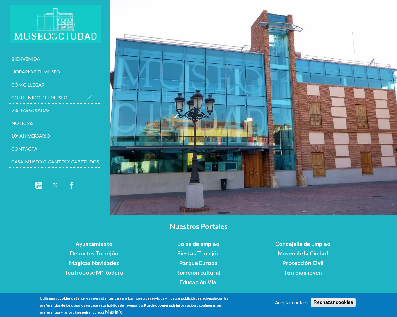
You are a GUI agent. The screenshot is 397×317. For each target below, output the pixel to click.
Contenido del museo (39, 97)
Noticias (22, 123)
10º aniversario (30, 135)
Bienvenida (25, 59)
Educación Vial (199, 282)
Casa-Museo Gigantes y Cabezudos (55, 161)
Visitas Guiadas (30, 110)
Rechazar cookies (333, 302)
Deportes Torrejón (94, 253)
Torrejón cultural (198, 272)
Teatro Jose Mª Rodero (94, 272)
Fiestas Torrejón (198, 253)
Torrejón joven (303, 272)
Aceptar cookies (291, 302)
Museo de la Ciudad (303, 253)
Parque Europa (198, 263)
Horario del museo (35, 71)
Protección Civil (302, 263)
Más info (114, 311)
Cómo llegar (27, 84)
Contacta (24, 149)
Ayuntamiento (94, 243)
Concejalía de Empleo (302, 243)
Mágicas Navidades (94, 263)
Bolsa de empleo (198, 243)
